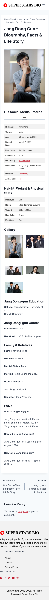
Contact (8, 563)
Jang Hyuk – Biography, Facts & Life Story (37, 487)
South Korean (24, 160)
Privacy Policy (11, 567)
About (7, 558)
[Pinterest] (18, 578)
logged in (23, 511)
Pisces (22, 179)
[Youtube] (14, 578)
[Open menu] (43, 5)
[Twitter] (9, 578)
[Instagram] (5, 578)
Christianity (23, 174)
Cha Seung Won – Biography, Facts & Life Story (12, 487)
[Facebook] (1, 578)
